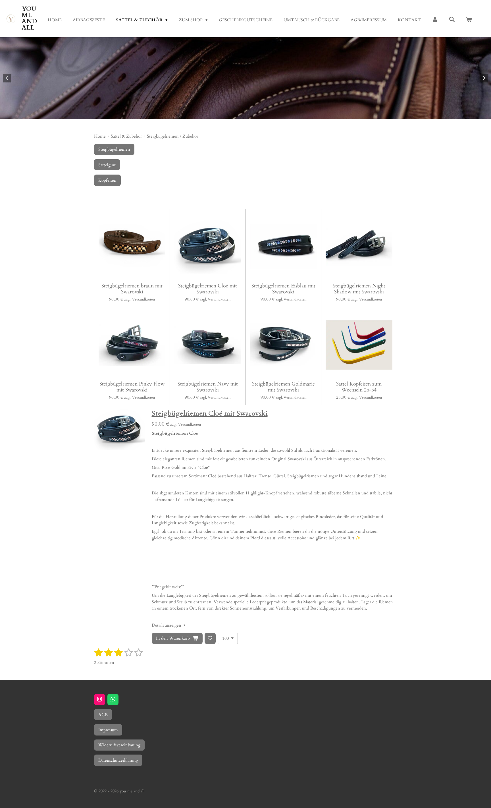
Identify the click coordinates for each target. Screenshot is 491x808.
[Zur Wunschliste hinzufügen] (210, 638)
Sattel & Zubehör (126, 136)
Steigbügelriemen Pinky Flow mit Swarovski (132, 387)
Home (100, 136)
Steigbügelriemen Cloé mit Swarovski (207, 289)
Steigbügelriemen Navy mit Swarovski (208, 387)
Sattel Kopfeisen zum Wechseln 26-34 (359, 387)
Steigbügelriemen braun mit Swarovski (132, 289)
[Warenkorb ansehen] (469, 20)
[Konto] (434, 20)
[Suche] (452, 19)
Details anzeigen (166, 625)
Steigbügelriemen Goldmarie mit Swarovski (283, 387)
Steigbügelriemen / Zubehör (172, 136)
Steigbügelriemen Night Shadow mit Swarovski (359, 289)
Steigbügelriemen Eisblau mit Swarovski (283, 289)
